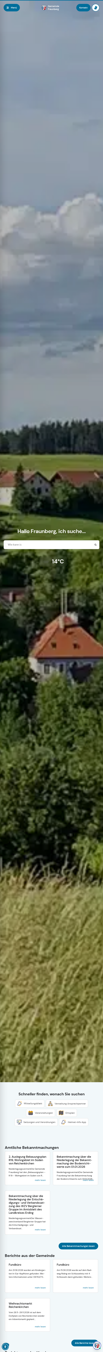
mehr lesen (40, 1180)
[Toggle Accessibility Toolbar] (5, 1347)
